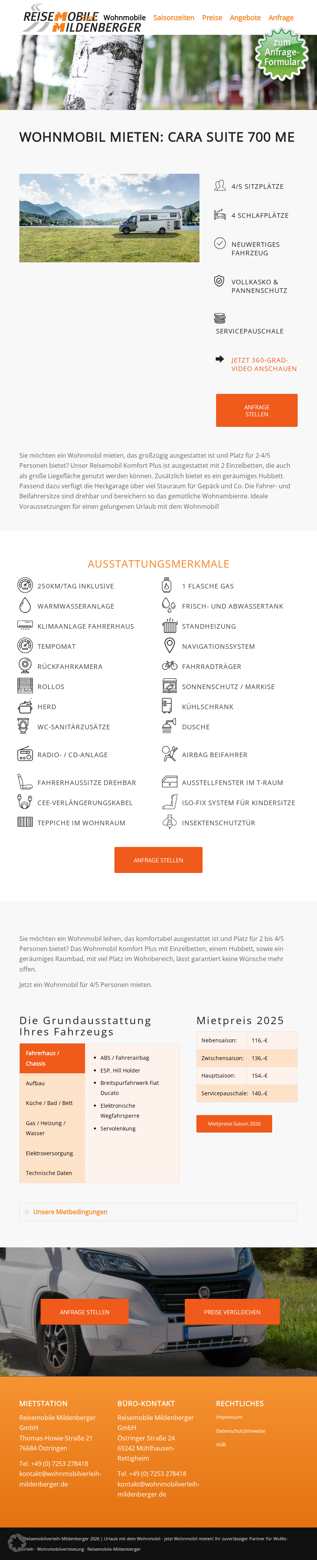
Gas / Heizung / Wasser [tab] (45, 1128)
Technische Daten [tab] (49, 1173)
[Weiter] (182, 218)
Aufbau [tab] (35, 1083)
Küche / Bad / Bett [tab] (49, 1103)
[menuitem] (88, 17)
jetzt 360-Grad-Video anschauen (264, 364)
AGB (221, 1444)
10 (134, 254)
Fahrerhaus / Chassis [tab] (42, 1058)
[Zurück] (7, 72)
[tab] (158, 1212)
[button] (17, 1543)
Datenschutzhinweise (240, 1430)
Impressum (229, 1416)
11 (140, 254)
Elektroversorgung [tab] (49, 1153)
